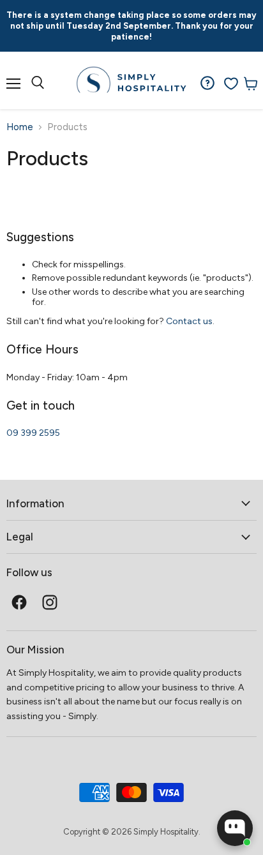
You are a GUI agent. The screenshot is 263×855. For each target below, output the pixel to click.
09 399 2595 (33, 433)
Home (19, 127)
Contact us (189, 321)
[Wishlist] (231, 83)
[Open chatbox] (235, 828)
